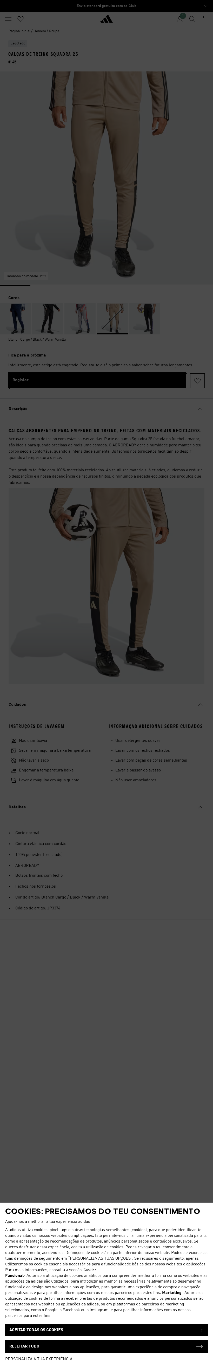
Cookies (90, 1270)
